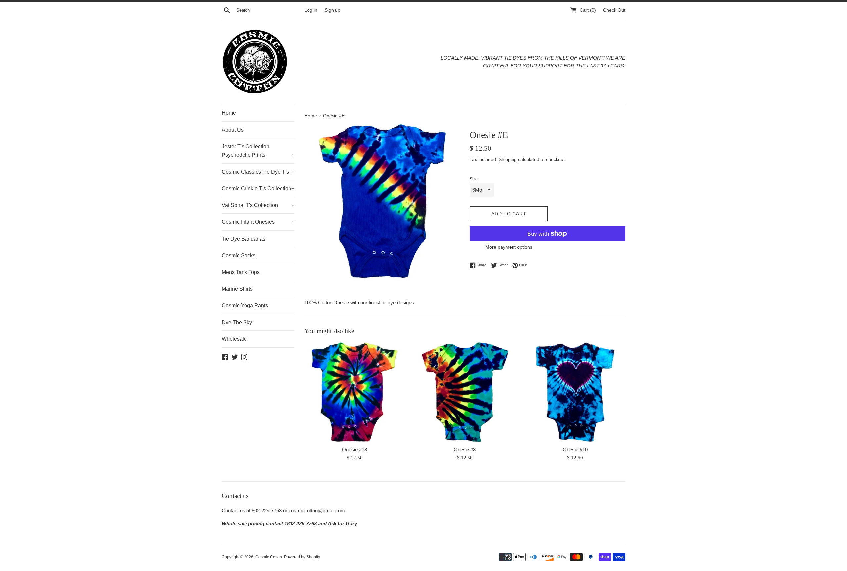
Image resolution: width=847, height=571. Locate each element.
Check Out (614, 10)
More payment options (508, 247)
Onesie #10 (575, 449)
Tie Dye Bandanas (243, 239)
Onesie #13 (354, 449)
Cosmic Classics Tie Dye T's (258, 172)
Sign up (332, 10)
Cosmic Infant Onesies (258, 222)
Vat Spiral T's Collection (258, 205)
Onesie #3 (465, 449)
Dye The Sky (237, 322)
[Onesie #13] (354, 392)
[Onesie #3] (465, 392)
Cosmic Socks (238, 255)
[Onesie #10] (575, 392)
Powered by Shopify (302, 557)
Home (229, 113)
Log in (310, 10)
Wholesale (234, 339)
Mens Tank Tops (241, 272)
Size (474, 179)
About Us (233, 130)
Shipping (508, 159)
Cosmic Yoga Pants (245, 305)
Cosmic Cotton (268, 557)
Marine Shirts (237, 289)
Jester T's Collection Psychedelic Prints (258, 151)
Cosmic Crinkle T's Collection (258, 188)
